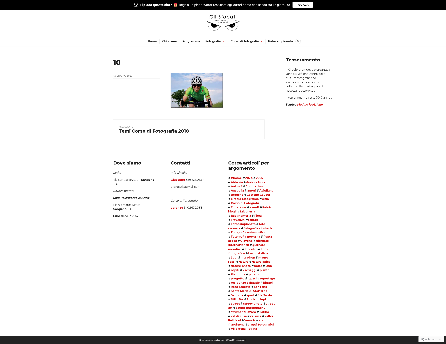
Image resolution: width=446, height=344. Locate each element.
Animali (236, 186)
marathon (248, 257)
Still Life (237, 299)
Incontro (251, 249)
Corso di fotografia (244, 41)
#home (236, 178)
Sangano (260, 287)
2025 (259, 178)
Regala (303, 4)
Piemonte (238, 274)
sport (250, 295)
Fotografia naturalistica (248, 232)
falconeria (247, 211)
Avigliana (266, 190)
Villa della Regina (244, 328)
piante (264, 270)
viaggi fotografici (261, 324)
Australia (237, 190)
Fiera (258, 215)
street (235, 303)
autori (251, 190)
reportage (267, 278)
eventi (254, 207)
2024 (249, 178)
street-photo (252, 303)
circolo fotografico (245, 199)
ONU (269, 266)
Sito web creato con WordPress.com (222, 340)
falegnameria (241, 215)
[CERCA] (298, 41)
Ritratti (268, 282)
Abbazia (237, 182)
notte (258, 266)
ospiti (235, 270)
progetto (237, 278)
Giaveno (246, 240)
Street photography (250, 307)
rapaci (252, 278)
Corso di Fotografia (245, 203)
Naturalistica (261, 261)
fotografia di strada (258, 228)
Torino (264, 312)
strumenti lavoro (243, 312)
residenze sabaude (245, 282)
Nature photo (241, 266)
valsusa (255, 316)
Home (152, 41)
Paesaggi (249, 270)
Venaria (250, 320)
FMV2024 (238, 220)
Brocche (237, 194)
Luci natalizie (258, 253)
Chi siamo (169, 41)
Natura (243, 261)
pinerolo (255, 274)
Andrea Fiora (255, 182)
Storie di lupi (256, 299)
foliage (253, 220)
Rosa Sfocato (241, 287)
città (265, 199)
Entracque (238, 207)
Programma (191, 41)
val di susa (239, 316)
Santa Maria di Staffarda (249, 291)
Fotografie (213, 41)
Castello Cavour (258, 194)
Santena (237, 295)
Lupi (234, 257)
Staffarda (265, 295)
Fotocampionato (280, 41)
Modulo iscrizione (310, 104)
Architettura (254, 186)
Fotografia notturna (245, 236)
